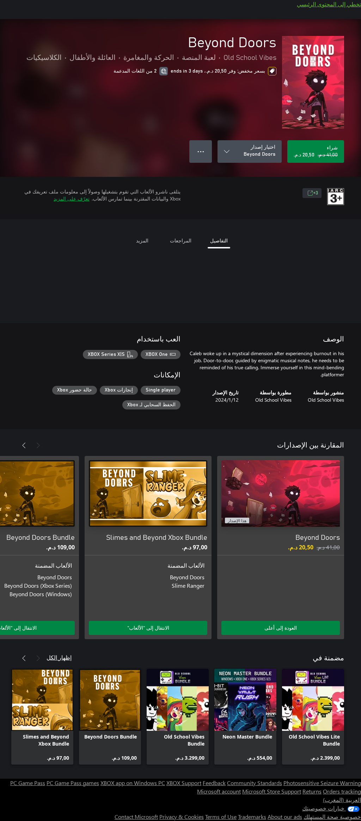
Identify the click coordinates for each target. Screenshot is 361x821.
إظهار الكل (59, 657)
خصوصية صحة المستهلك (332, 816)
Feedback (214, 782)
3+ (315, 193)
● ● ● (200, 151)
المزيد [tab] (142, 240)
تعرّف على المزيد (72, 198)
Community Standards (254, 782)
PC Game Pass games (73, 782)
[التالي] (24, 445)
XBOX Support (183, 782)
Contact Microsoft (136, 816)
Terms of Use (221, 816)
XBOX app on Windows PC (132, 782)
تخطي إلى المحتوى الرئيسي (329, 4)
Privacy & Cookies (181, 816)
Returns (312, 791)
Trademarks (252, 816)
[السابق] (38, 445)
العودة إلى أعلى (280, 627)
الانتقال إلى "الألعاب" (148, 627)
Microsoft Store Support (271, 791)
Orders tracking (342, 791)
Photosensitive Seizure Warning (322, 782)
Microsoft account (219, 791)
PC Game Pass (27, 782)
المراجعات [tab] (180, 240)
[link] (313, 717)
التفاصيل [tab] (219, 240)
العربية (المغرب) (342, 799)
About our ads (285, 816)
